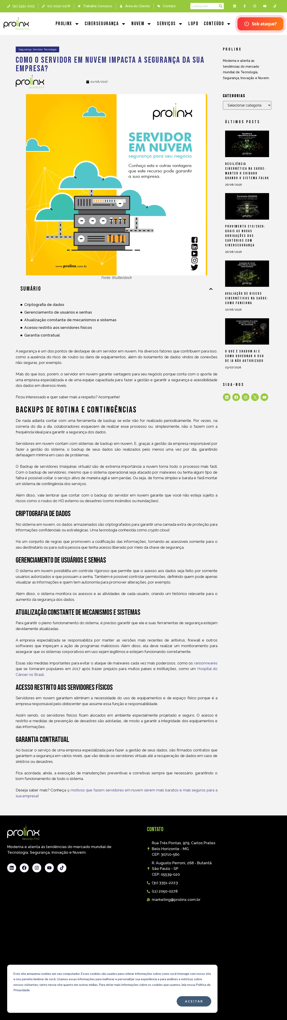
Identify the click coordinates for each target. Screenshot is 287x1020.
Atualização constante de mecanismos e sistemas (70, 320)
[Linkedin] (235, 6)
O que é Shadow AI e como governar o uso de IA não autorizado (244, 356)
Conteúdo (214, 24)
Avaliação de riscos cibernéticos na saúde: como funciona (246, 298)
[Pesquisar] (220, 6)
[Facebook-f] (245, 6)
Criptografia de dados (44, 304)
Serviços (166, 24)
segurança (24, 49)
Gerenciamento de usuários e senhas (58, 312)
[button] (211, 289)
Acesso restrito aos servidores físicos (58, 327)
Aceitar (194, 1001)
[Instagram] (255, 6)
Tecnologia (50, 49)
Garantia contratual (42, 335)
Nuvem (137, 24)
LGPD (193, 24)
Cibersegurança (102, 24)
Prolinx (64, 24)
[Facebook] (236, 397)
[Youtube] (265, 6)
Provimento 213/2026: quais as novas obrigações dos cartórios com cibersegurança (245, 235)
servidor (37, 49)
